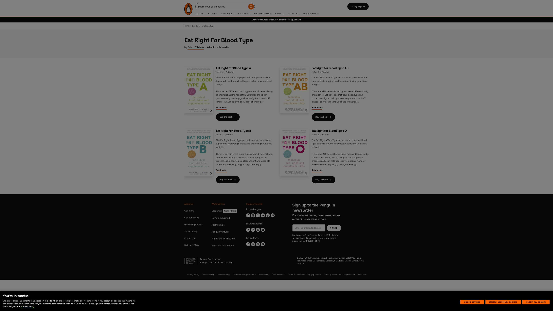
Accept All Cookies (536, 302)
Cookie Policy (27, 306)
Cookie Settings (472, 302)
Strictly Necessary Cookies (503, 302)
